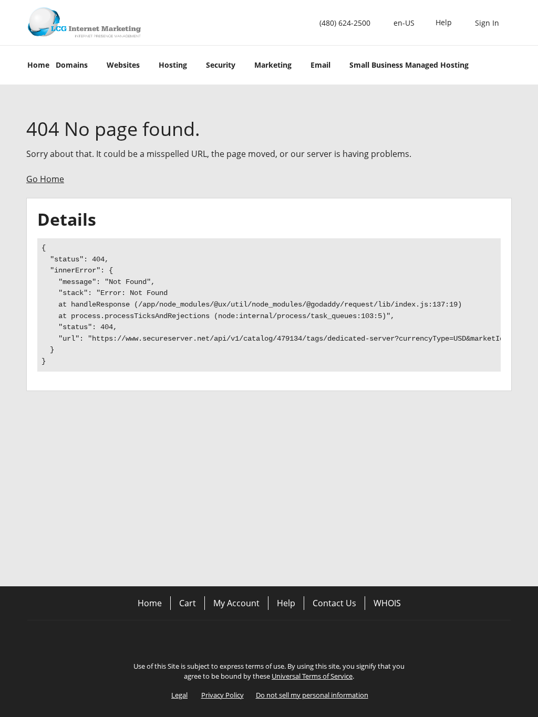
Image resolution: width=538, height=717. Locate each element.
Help (286, 603)
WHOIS (387, 603)
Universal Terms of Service (312, 676)
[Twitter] (269, 638)
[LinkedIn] (298, 638)
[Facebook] (239, 638)
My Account (236, 603)
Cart (187, 603)
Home (150, 603)
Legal (179, 695)
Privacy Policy (222, 695)
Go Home (45, 179)
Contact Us (334, 603)
